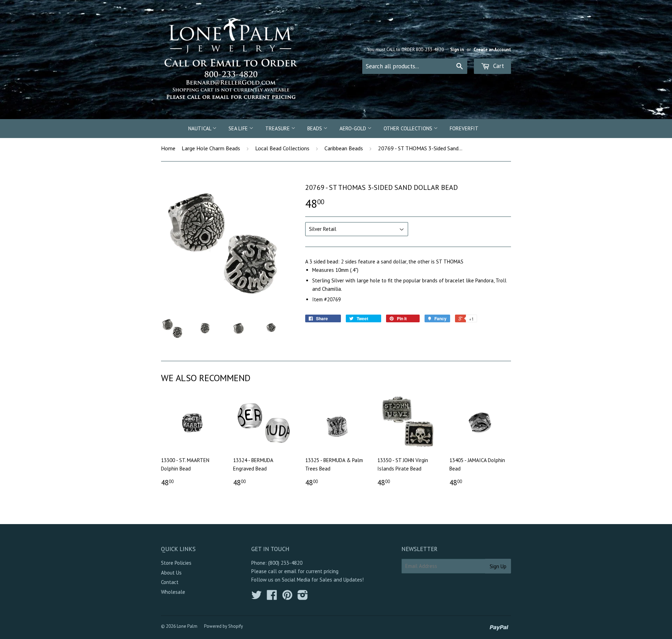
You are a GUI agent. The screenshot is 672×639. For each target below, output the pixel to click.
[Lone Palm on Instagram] (303, 597)
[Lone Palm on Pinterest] (287, 597)
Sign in (457, 50)
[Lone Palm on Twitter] (256, 597)
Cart (497, 66)
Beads (315, 128)
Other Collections (409, 128)
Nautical (200, 128)
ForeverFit (464, 128)
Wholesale (173, 592)
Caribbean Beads (343, 148)
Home (168, 148)
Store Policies (176, 562)
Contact (169, 582)
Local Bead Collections (282, 148)
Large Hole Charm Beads (211, 148)
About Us (171, 572)
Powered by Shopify (223, 626)
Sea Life (239, 128)
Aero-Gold (354, 128)
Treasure (278, 128)
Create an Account (492, 50)
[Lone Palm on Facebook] (272, 597)
